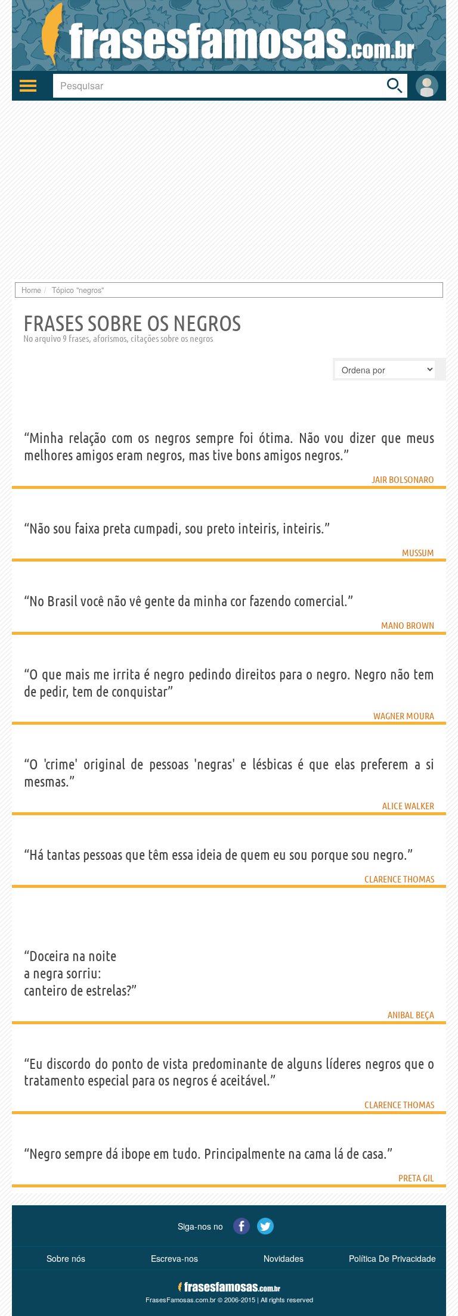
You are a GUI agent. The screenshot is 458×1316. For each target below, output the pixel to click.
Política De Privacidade (392, 1258)
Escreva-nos (174, 1258)
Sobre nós (66, 1258)
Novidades (284, 1258)
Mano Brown (407, 625)
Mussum (418, 552)
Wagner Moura (403, 715)
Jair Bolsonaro (403, 479)
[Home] (229, 35)
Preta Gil (416, 1177)
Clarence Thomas (399, 879)
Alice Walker (408, 805)
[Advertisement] (229, 190)
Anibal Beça (411, 1014)
